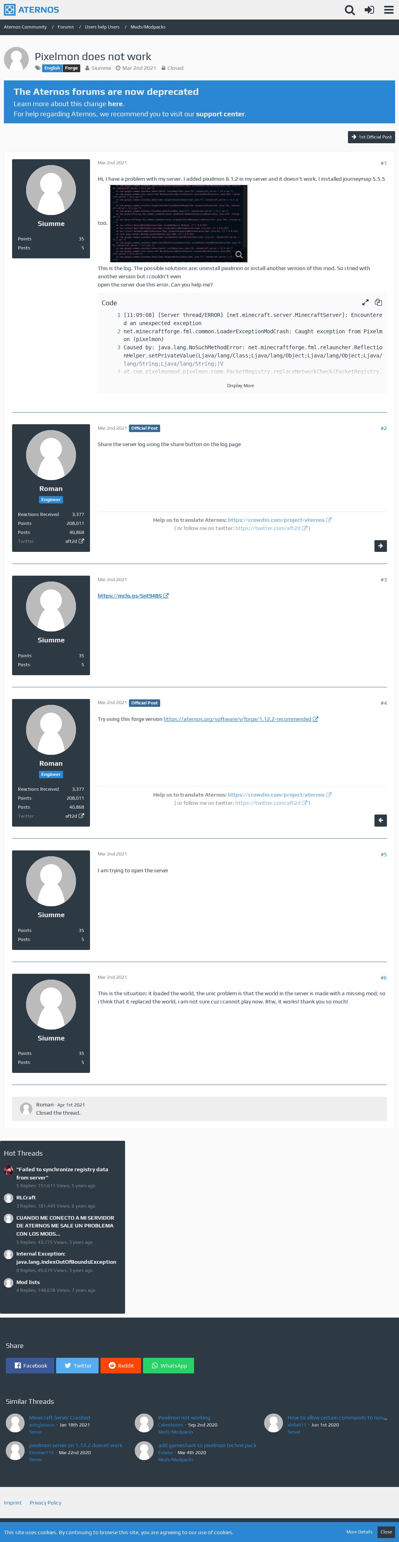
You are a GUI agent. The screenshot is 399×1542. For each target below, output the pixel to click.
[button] (389, 10)
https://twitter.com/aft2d (267, 528)
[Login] (369, 10)
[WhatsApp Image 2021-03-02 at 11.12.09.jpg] (179, 223)
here (115, 104)
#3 (384, 579)
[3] (111, 347)
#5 (384, 854)
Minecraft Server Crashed (59, 1417)
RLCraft (26, 1197)
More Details (359, 1532)
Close (386, 1532)
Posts (24, 248)
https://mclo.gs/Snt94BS (130, 595)
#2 (384, 428)
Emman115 (41, 1452)
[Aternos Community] (31, 10)
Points (25, 239)
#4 (384, 703)
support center (220, 114)
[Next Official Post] (380, 546)
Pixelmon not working (184, 1417)
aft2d (71, 541)
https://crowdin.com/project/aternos (276, 520)
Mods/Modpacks (175, 1432)
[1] (111, 315)
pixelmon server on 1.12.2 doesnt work (75, 1445)
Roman (45, 1104)
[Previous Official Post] (380, 821)
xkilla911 (297, 1425)
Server (35, 1432)
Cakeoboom (170, 1425)
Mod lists (28, 1282)
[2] (111, 331)
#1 (384, 163)
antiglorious (42, 1425)
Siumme (101, 68)
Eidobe (165, 1452)
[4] (111, 372)
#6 (384, 978)
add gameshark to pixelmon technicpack (207, 1445)
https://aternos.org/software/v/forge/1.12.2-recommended (237, 719)
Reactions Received (38, 514)
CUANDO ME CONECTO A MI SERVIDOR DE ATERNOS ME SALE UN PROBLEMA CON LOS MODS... (65, 1226)
